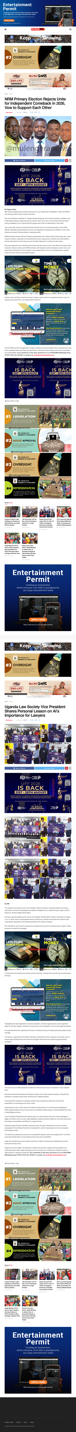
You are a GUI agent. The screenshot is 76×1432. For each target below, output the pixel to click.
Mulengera (9, 112)
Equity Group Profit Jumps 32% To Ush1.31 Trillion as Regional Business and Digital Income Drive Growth (46, 523)
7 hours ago (8, 527)
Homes (32, 1422)
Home (6, 94)
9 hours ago (43, 529)
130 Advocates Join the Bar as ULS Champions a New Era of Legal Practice (29, 522)
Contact (18, 1422)
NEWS (11, 94)
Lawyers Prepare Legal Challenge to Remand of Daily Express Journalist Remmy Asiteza (12, 522)
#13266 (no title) (9, 1422)
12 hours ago (26, 559)
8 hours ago (26, 527)
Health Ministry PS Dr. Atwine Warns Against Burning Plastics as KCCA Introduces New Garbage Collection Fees (12, 549)
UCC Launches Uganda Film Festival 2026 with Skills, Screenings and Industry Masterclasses (64, 522)
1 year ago (18, 112)
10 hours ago (61, 527)
